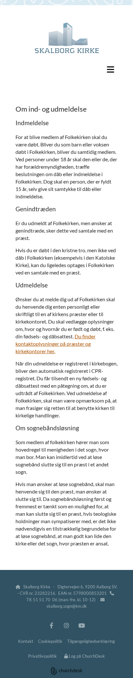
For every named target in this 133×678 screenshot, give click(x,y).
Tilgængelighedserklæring (91, 641)
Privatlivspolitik (42, 656)
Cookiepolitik (50, 641)
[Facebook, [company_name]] (51, 625)
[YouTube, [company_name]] (81, 625)
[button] (66, 69)
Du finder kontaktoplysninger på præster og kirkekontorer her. (55, 343)
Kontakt (25, 641)
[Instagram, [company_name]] (66, 625)
